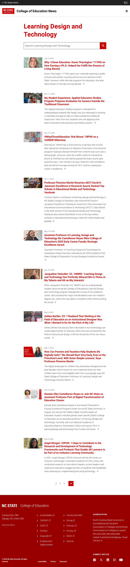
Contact (43, 530)
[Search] (103, 45)
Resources (63, 561)
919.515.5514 (8, 525)
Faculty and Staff (74, 515)
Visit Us (70, 541)
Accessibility (42, 561)
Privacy (53, 561)
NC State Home (11, 2)
